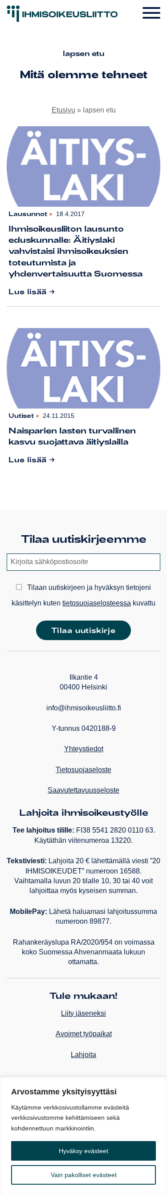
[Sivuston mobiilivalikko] (151, 13)
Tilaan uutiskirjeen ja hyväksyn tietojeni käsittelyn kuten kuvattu (83, 595)
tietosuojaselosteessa (96, 603)
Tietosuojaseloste (83, 769)
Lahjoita (83, 1054)
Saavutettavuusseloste (83, 790)
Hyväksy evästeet (83, 1150)
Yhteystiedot (83, 749)
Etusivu (63, 110)
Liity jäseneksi (83, 1013)
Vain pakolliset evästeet (84, 1174)
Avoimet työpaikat (84, 1034)
